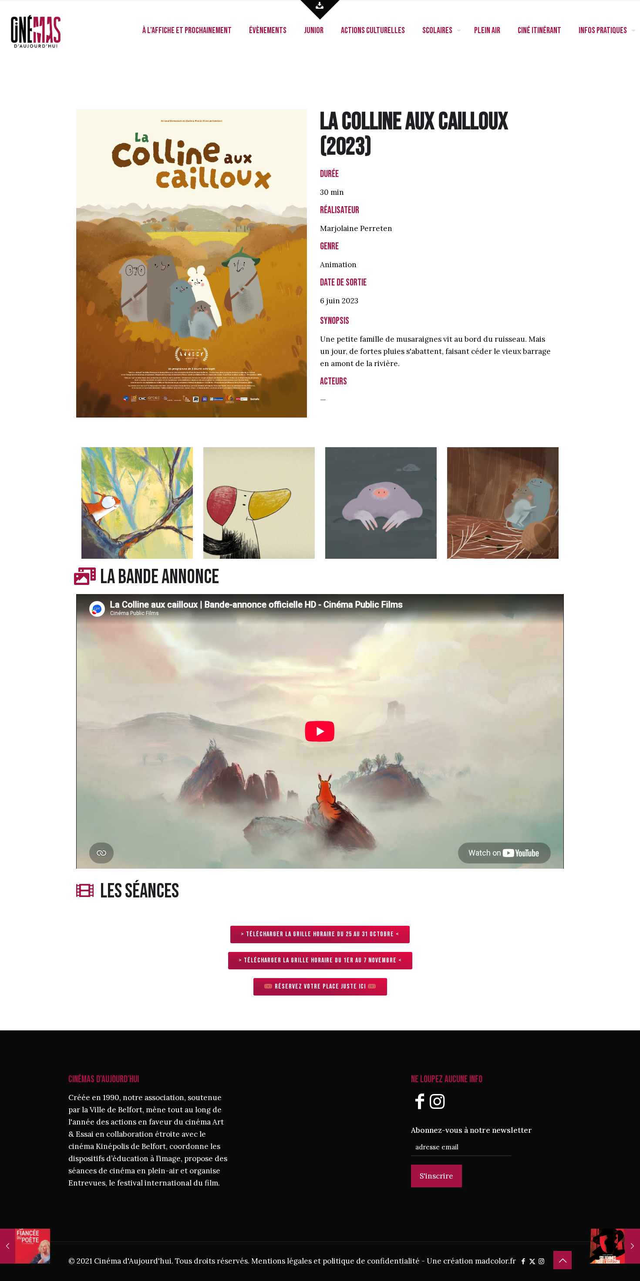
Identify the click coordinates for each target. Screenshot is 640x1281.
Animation (338, 264)
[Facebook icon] (523, 1261)
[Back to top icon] (562, 1260)
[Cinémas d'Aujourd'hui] (50, 30)
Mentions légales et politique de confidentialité (335, 1261)
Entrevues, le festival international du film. (144, 1183)
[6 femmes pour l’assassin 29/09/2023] (615, 1246)
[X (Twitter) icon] (532, 1261)
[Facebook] (419, 1101)
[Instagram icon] (541, 1261)
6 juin (330, 301)
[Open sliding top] (320, 10)
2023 (346, 147)
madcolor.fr (495, 1261)
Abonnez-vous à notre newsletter (471, 1130)
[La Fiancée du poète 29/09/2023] (25, 1246)
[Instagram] (437, 1101)
